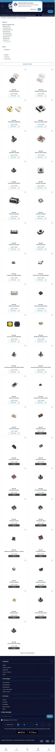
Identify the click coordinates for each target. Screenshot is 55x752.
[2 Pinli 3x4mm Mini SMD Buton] (14, 109)
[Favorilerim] (44, 6)
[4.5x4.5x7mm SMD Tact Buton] (40, 477)
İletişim (4, 709)
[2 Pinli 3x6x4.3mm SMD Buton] (40, 78)
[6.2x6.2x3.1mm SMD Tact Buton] (40, 109)
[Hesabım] (48, 6)
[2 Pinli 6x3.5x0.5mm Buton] (14, 293)
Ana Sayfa (3, 17)
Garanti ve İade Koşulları (7, 689)
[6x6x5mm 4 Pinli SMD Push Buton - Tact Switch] (14, 538)
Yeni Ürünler (5, 702)
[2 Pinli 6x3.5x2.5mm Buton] (14, 232)
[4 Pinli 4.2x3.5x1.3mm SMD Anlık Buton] (40, 262)
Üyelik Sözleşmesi (6, 684)
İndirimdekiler (5, 704)
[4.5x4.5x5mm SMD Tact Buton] (14, 170)
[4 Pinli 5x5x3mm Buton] (40, 508)
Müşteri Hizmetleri (6, 706)
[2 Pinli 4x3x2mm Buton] (40, 232)
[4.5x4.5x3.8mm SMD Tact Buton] (40, 293)
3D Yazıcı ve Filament (7, 672)
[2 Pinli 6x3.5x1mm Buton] (14, 416)
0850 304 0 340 (10, 724)
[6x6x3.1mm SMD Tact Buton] (40, 140)
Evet (39, 9)
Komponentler (5, 669)
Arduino (4, 674)
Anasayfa (4, 699)
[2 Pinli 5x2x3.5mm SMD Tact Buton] (40, 385)
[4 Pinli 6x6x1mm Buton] (14, 508)
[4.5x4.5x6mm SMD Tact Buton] (40, 600)
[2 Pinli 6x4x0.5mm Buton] (40, 416)
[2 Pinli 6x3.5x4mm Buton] (14, 201)
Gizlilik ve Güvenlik (6, 691)
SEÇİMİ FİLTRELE (27, 64)
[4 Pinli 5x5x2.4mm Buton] (14, 78)
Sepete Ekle (13, 95)
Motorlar (4, 665)
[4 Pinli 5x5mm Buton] (14, 600)
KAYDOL (49, 716)
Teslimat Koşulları (6, 682)
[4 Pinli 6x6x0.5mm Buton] (14, 477)
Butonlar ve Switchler (12, 17)
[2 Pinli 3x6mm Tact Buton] (14, 140)
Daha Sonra (33, 9)
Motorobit (14, 89)
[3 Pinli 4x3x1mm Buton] (14, 569)
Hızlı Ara (50, 11)
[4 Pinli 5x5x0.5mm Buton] (40, 201)
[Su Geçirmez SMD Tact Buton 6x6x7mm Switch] (14, 354)
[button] (6, 749)
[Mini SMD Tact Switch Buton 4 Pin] (40, 324)
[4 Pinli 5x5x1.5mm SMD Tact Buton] (14, 262)
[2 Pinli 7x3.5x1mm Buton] (14, 385)
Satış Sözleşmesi (6, 687)
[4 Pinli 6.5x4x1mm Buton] (14, 446)
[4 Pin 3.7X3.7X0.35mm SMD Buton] (14, 324)
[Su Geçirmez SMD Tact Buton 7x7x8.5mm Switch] (40, 354)
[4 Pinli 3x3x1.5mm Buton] (40, 170)
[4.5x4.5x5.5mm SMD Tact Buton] (14, 630)
